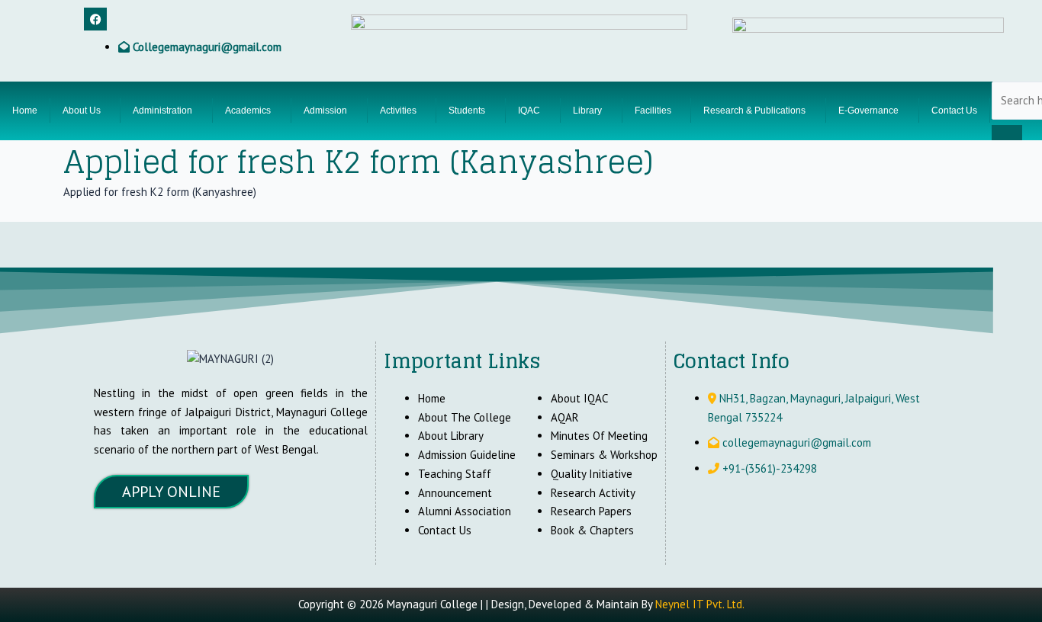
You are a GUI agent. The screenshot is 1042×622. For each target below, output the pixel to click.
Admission (325, 110)
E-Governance (868, 110)
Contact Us (954, 110)
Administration (162, 110)
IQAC (529, 110)
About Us (82, 110)
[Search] (1007, 132)
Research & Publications (754, 110)
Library (587, 110)
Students (467, 110)
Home (24, 110)
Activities (398, 110)
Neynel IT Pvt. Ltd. (700, 604)
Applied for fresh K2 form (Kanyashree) (159, 191)
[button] (85, 110)
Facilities (653, 110)
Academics (248, 110)
